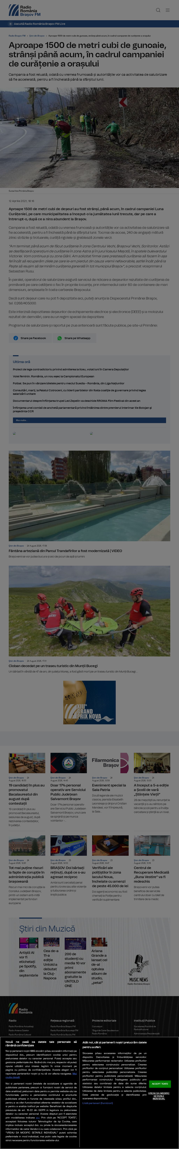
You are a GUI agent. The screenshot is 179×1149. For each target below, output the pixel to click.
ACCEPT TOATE (160, 1084)
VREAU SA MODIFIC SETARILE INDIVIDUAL (158, 1096)
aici (38, 1118)
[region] (89, 1093)
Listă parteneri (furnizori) (98, 1103)
